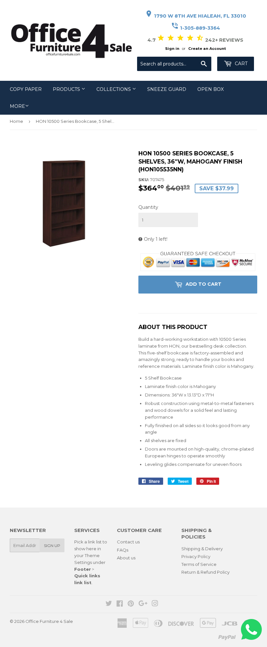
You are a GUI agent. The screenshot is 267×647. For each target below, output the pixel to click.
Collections (114, 89)
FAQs (122, 550)
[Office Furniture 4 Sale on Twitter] (108, 604)
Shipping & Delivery (202, 548)
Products (67, 89)
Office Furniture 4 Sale (49, 621)
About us (126, 557)
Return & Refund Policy (205, 572)
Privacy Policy (195, 556)
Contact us (128, 541)
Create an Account (207, 48)
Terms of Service (199, 564)
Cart (240, 63)
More (17, 106)
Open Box (210, 89)
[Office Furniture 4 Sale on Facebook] (119, 604)
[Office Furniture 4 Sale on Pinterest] (130, 604)
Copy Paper (26, 89)
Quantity (148, 207)
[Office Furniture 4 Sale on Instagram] (155, 604)
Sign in (172, 48)
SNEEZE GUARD (166, 89)
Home (16, 121)
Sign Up (52, 545)
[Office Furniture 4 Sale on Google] (143, 604)
